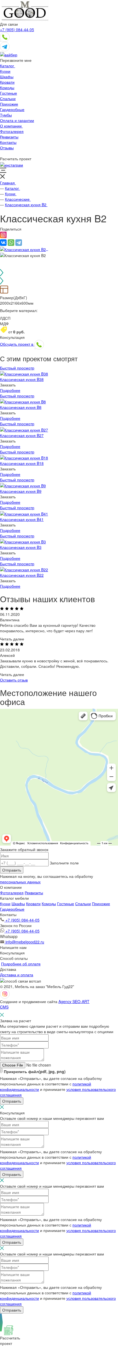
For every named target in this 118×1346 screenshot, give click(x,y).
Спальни (83, 903)
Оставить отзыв (14, 680)
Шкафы (18, 903)
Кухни (5, 903)
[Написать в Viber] (8, 54)
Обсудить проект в (17, 344)
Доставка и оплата (16, 974)
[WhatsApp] (11, 242)
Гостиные (65, 903)
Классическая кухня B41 (22, 519)
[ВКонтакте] (3, 242)
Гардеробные (12, 909)
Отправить (11, 870)
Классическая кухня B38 (22, 379)
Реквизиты (34, 892)
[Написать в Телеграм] (5, 46)
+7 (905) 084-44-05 (17, 29)
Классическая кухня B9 (20, 491)
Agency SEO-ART (73, 1001)
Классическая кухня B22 (22, 575)
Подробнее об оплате (21, 963)
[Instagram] (3, 236)
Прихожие (101, 903)
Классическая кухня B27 (22, 435)
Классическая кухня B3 (20, 547)
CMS (4, 1007)
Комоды (49, 903)
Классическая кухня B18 (22, 463)
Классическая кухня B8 (20, 407)
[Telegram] (18, 242)
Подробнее (10, 390)
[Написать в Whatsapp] (5, 36)
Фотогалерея (12, 892)
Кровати (33, 903)
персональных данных (20, 881)
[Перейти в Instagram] (11, 164)
